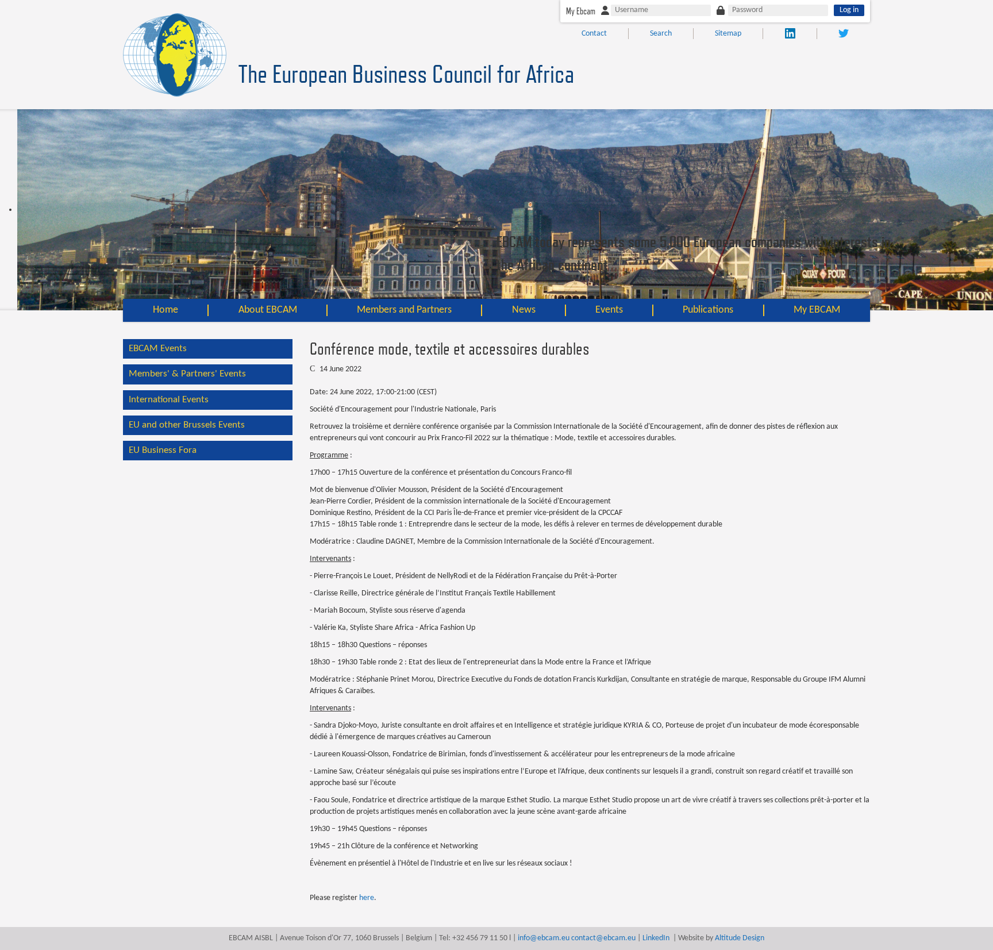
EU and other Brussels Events (187, 425)
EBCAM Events (158, 348)
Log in (849, 10)
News (524, 310)
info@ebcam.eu (543, 938)
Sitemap (728, 33)
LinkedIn (655, 938)
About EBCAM (267, 310)
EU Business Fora (163, 450)
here (366, 898)
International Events (169, 400)
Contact (594, 33)
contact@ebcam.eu (603, 938)
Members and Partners (404, 310)
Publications (708, 310)
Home (165, 310)
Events (609, 310)
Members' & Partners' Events (187, 374)
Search (661, 33)
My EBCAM (817, 310)
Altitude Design (739, 938)
